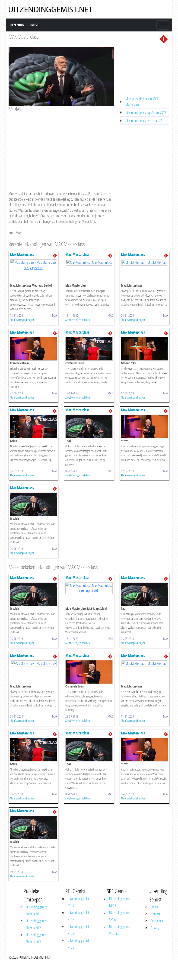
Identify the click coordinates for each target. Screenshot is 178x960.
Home (154, 907)
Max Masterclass (22, 254)
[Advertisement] (61, 147)
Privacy (155, 927)
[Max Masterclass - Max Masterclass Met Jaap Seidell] (33, 264)
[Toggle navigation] (162, 25)
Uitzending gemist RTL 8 (78, 944)
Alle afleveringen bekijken (22, 320)
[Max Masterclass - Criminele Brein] (33, 348)
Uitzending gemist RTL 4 (78, 902)
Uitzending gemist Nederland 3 (36, 938)
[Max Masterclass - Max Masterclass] (89, 262)
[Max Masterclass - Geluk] (33, 426)
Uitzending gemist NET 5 (119, 902)
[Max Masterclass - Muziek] (33, 504)
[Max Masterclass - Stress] (144, 426)
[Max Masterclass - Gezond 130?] (144, 348)
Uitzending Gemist (24, 25)
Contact (155, 914)
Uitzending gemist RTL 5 (78, 916)
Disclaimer (157, 920)
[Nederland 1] (163, 38)
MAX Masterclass (24, 36)
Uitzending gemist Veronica (119, 930)
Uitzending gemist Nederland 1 (143, 120)
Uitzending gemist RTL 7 (78, 930)
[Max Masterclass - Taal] (88, 426)
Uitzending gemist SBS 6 (119, 916)
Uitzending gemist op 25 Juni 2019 (145, 112)
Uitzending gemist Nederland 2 (36, 924)
